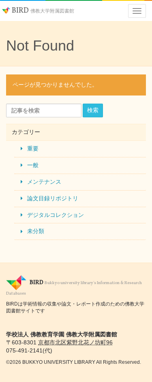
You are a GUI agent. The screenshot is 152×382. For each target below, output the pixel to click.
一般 (33, 165)
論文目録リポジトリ (52, 198)
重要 (33, 148)
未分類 (35, 231)
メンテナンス (44, 181)
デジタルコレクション (55, 215)
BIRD (42, 11)
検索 (92, 110)
